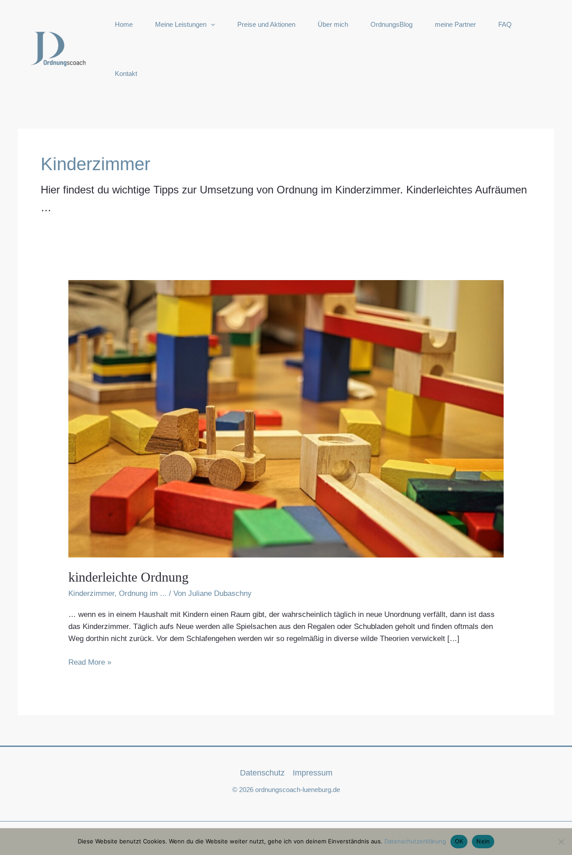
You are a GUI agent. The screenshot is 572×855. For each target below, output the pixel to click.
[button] (210, 24)
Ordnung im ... (143, 593)
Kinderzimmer (91, 593)
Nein (483, 841)
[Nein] (560, 841)
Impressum (312, 772)
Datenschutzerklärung (415, 841)
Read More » (89, 663)
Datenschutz (262, 772)
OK (459, 841)
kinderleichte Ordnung (128, 577)
